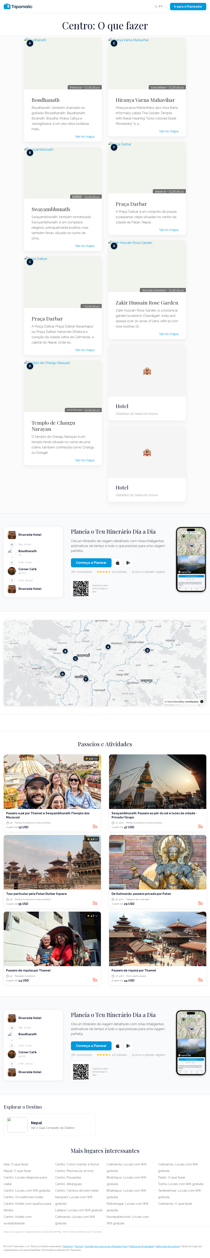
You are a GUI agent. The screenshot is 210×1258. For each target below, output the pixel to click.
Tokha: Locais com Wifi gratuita (180, 1184)
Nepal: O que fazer (17, 1171)
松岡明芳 (77, 196)
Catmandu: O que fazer (175, 1204)
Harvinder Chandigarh (154, 290)
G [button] (63, 674)
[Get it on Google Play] (128, 562)
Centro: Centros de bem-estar (77, 1190)
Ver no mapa (84, 137)
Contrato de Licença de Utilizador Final (106, 1246)
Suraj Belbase (158, 87)
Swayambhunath (51, 209)
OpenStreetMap (176, 701)
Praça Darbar (47, 318)
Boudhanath (45, 100)
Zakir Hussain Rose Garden (147, 302)
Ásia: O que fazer (16, 1164)
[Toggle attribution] (201, 701)
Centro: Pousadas (68, 1177)
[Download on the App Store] (117, 562)
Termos (79, 1246)
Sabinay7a (160, 191)
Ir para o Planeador (188, 6)
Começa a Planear (91, 563)
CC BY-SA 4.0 (92, 87)
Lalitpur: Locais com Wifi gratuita (79, 1210)
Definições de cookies (168, 1246)
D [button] (147, 650)
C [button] (75, 659)
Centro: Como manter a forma (77, 1164)
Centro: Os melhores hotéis (23, 1197)
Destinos (68, 1246)
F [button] (86, 679)
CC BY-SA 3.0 (92, 409)
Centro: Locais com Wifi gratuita (27, 1190)
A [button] (108, 647)
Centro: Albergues (68, 1184)
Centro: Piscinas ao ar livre (74, 1171)
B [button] (65, 651)
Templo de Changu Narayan (53, 426)
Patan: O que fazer (171, 1177)
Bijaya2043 (76, 87)
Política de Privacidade (141, 1246)
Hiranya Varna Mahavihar (145, 100)
